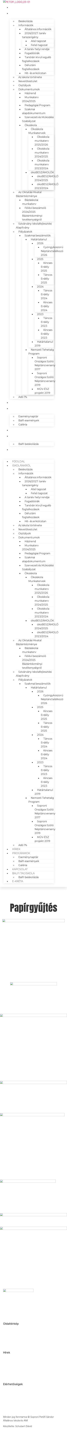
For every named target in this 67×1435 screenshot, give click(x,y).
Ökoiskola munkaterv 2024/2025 (42, 152)
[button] (28, 454)
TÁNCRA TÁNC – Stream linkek (15, 1362)
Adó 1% (22, 396)
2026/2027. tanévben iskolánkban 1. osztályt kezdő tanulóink (17, 1374)
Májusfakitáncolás (12, 1366)
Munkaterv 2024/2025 (30, 99)
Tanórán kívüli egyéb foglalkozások (36, 59)
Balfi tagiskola (22, 435)
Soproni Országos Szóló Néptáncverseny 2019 (45, 379)
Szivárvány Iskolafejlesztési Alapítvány (34, 225)
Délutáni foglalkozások (30, 67)
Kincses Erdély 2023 (46, 333)
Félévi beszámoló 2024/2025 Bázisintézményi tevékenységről (34, 213)
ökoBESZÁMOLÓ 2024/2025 (46, 178)
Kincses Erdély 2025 (46, 266)
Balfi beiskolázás (28, 444)
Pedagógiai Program (37, 105)
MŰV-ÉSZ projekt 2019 (42, 391)
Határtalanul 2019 (44, 343)
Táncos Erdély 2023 (46, 322)
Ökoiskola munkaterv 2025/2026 (42, 140)
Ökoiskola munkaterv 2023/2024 (42, 164)
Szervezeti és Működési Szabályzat (38, 119)
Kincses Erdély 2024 (46, 306)
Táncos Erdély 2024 (46, 294)
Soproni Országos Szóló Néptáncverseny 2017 (45, 363)
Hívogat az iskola (11, 1357)
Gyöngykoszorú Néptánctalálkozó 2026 (52, 251)
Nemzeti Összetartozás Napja (18, 1369)
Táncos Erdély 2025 (46, 278)
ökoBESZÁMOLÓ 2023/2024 (46, 186)
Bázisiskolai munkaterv (30, 202)
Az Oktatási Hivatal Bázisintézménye (29, 194)
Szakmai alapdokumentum (33, 111)
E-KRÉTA (16, 449)
